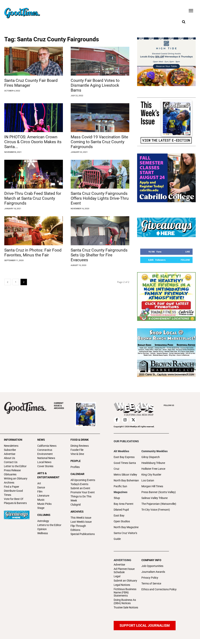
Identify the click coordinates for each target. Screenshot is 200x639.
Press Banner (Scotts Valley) (158, 492)
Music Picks (44, 503)
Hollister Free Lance (153, 468)
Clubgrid (76, 504)
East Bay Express (124, 457)
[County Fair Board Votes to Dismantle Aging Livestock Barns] (100, 61)
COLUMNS (43, 514)
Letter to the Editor (15, 466)
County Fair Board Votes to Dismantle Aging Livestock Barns (95, 85)
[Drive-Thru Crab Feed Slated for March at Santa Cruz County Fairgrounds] (33, 174)
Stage (40, 507)
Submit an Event (80, 488)
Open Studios (122, 521)
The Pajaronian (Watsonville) (158, 503)
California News (46, 445)
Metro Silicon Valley (125, 474)
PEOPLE (76, 460)
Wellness (42, 533)
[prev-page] (7, 282)
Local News (44, 462)
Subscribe (10, 449)
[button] (184, 22)
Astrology (43, 520)
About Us (9, 458)
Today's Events (79, 484)
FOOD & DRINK (80, 439)
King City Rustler (151, 474)
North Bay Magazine (126, 527)
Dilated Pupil (121, 509)
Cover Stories (45, 466)
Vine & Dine (77, 453)
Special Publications (83, 534)
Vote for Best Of (13, 498)
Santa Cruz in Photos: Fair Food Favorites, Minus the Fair (33, 252)
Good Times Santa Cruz (125, 465)
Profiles (75, 467)
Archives (9, 482)
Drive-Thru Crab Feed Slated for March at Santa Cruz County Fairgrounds (32, 198)
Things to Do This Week (81, 498)
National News (46, 458)
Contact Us (10, 462)
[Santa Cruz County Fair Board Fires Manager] (33, 61)
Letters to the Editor (49, 525)
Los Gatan (147, 480)
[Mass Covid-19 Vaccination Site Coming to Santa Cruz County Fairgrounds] (100, 117)
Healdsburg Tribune (153, 462)
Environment (45, 453)
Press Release (12, 470)
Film (39, 491)
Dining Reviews (80, 445)
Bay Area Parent (123, 503)
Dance (41, 487)
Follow (185, 259)
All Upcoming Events (83, 480)
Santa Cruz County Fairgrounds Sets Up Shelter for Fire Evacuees (99, 255)
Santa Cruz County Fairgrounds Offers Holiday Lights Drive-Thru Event (100, 198)
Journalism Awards (153, 571)
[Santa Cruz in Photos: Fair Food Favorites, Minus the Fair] (33, 230)
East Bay (119, 515)
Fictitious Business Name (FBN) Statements (125, 592)
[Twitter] (133, 420)
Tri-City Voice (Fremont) (155, 509)
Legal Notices (122, 584)
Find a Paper (11, 486)
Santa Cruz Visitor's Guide (125, 535)
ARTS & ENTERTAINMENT (48, 475)
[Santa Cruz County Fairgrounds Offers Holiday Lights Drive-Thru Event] (100, 174)
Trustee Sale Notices (126, 607)
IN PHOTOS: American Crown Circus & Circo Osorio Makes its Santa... (33, 142)
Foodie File (77, 449)
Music (41, 499)
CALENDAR (77, 474)
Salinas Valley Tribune (154, 498)
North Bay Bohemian (126, 480)
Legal (117, 576)
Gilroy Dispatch (150, 457)
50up (117, 498)
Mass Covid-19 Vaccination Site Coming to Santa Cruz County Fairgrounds (99, 142)
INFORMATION (13, 439)
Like (187, 251)
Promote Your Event (83, 492)
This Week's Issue (81, 517)
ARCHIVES (59, 406)
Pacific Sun (120, 486)
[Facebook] (117, 420)
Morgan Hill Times (152, 486)
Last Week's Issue (81, 521)
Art (39, 483)
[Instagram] (125, 420)
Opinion (42, 529)
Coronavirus (44, 449)
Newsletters (11, 445)
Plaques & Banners (15, 503)
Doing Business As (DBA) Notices (125, 601)
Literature (43, 495)
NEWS (41, 439)
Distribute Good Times (13, 492)
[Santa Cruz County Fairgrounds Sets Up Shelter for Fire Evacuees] (100, 230)
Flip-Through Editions (78, 527)
